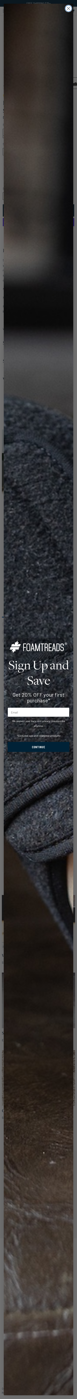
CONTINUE (38, 747)
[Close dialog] (68, 8)
